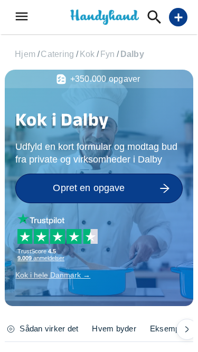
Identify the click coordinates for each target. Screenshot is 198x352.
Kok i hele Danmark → (52, 275)
